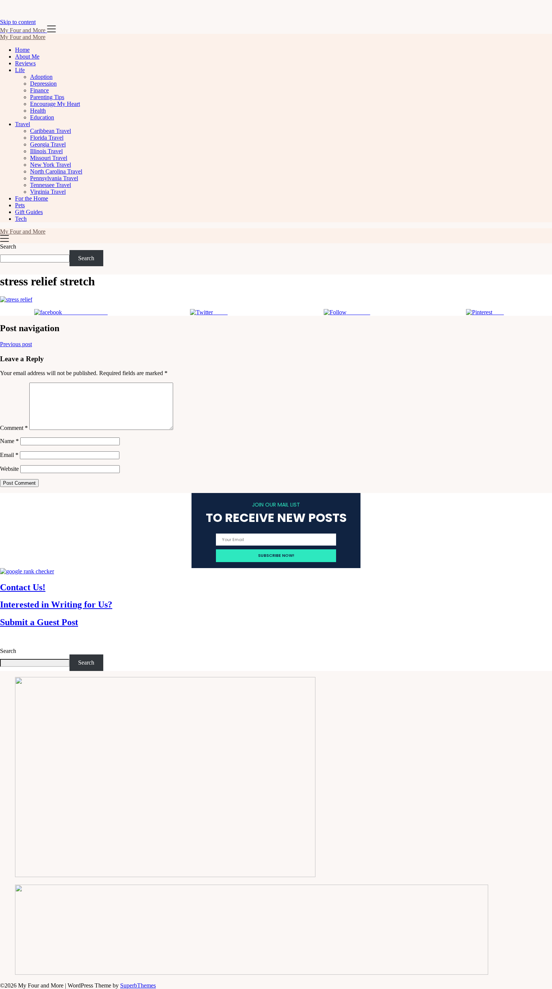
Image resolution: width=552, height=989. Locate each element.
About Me (27, 56)
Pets (20, 205)
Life (20, 70)
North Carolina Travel (56, 171)
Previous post (16, 344)
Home (22, 50)
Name (9, 441)
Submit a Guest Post (39, 622)
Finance (39, 90)
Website (9, 469)
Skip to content (18, 22)
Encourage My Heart (55, 104)
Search (8, 246)
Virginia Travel (48, 191)
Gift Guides (29, 212)
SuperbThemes (138, 985)
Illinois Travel (46, 151)
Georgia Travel (48, 144)
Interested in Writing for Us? (56, 604)
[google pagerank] (27, 571)
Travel (22, 124)
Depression (43, 83)
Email (9, 455)
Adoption (41, 77)
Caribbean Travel (50, 131)
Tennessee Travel (50, 185)
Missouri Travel (48, 158)
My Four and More (22, 37)
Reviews (25, 63)
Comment (14, 428)
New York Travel (50, 164)
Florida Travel (46, 137)
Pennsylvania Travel (54, 178)
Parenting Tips (47, 97)
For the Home (31, 198)
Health (38, 110)
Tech (21, 219)
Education (42, 117)
